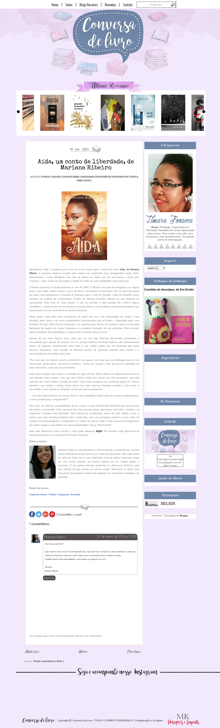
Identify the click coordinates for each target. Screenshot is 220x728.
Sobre (68, 5)
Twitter (53, 494)
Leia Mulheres (56, 176)
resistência (133, 176)
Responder (49, 578)
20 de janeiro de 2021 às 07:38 (116, 536)
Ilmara (154, 227)
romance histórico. (84, 180)
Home (55, 5)
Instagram (64, 494)
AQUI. (99, 431)
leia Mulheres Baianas (70, 176)
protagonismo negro (120, 176)
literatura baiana (87, 176)
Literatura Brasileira (102, 176)
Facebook (75, 494)
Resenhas (110, 5)
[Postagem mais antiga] (134, 655)
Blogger (184, 515)
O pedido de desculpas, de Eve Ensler (169, 289)
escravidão (45, 176)
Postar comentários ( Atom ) (49, 661)
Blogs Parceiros (89, 5)
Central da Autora (38, 494)
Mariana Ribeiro (54, 537)
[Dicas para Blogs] (170, 452)
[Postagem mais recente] (32, 655)
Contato (128, 5)
